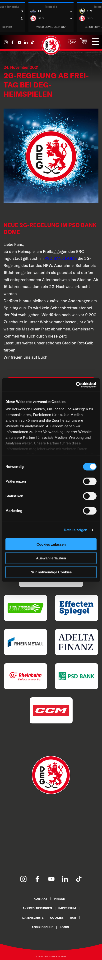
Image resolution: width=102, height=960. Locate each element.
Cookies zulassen (51, 544)
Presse (59, 899)
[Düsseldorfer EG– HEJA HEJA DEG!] (51, 54)
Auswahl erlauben (51, 558)
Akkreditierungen (37, 908)
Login (64, 927)
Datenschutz (33, 917)
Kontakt (40, 899)
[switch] (90, 481)
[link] (61, 258)
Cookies (57, 917)
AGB (73, 917)
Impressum (67, 908)
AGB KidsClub (42, 927)
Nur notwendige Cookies (51, 572)
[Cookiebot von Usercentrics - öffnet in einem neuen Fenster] (76, 385)
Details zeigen (75, 530)
